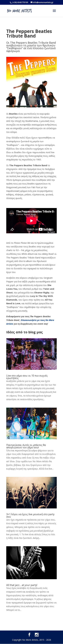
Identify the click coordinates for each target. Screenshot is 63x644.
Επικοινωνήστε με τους (33, 320)
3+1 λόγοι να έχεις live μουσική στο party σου (30, 515)
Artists (9, 323)
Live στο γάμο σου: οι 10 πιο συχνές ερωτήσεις (27, 377)
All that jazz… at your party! (21, 585)
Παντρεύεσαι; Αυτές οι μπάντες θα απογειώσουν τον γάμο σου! (26, 446)
